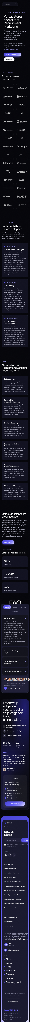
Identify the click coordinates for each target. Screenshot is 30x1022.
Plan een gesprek (13, 982)
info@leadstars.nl (14, 688)
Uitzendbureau (8, 864)
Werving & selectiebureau (11, 873)
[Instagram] (10, 855)
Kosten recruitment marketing (12, 899)
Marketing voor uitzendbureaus (13, 895)
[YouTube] (14, 855)
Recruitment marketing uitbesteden (14, 890)
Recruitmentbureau (10, 877)
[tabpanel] (15, 645)
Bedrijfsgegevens (9, 926)
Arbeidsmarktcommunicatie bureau (14, 886)
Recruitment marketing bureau (13, 882)
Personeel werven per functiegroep (14, 903)
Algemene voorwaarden (11, 917)
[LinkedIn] (6, 855)
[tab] (7, 607)
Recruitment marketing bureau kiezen (15, 908)
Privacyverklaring (9, 922)
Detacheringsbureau (10, 868)
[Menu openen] (15, 4)
